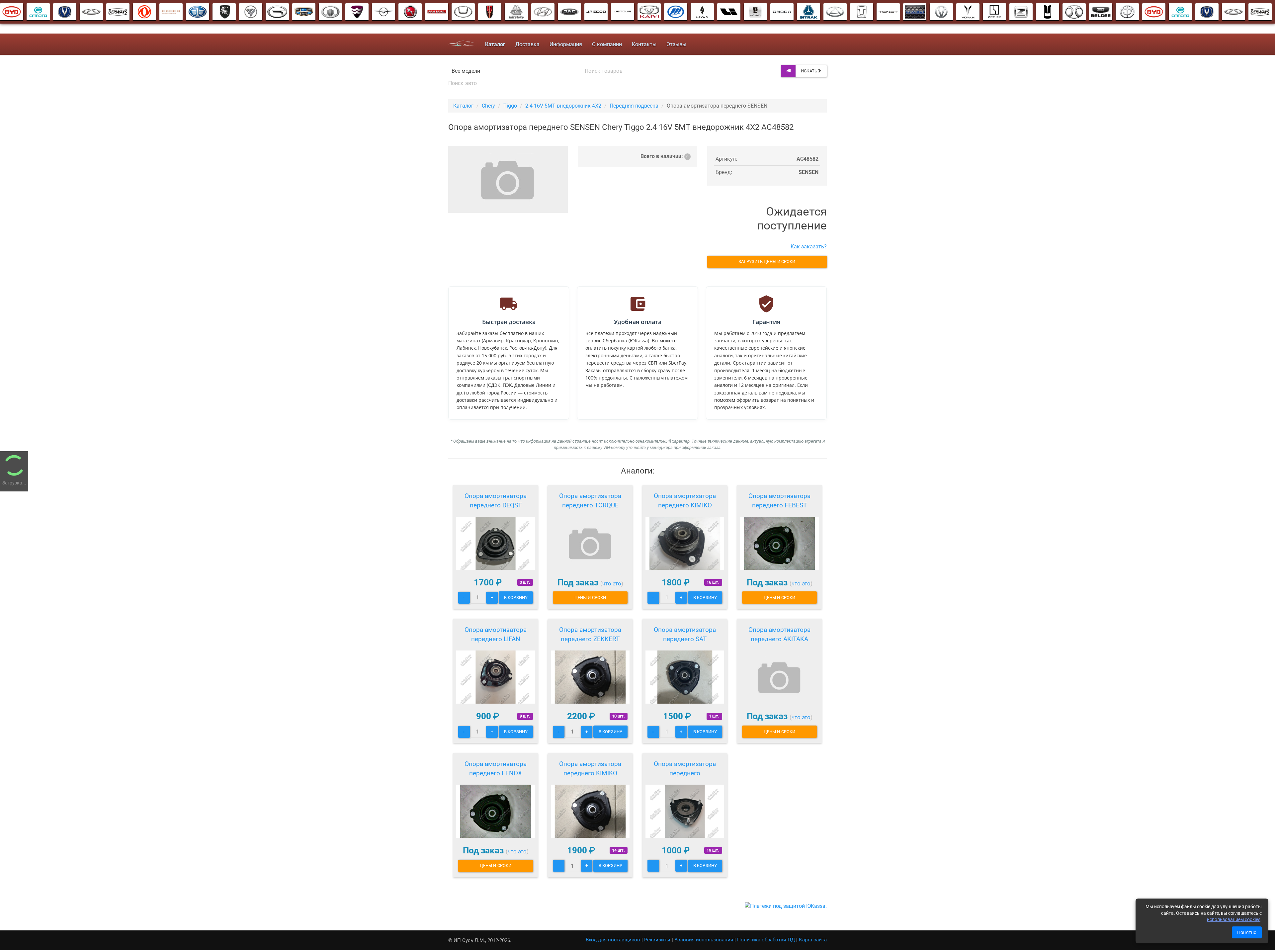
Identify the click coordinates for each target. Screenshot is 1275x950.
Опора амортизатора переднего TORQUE (590, 500)
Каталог (463, 106)
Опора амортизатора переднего (685, 768)
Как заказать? (809, 246)
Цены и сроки (590, 597)
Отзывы (676, 44)
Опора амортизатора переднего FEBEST (779, 500)
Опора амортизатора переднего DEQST (496, 500)
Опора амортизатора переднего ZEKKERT (590, 634)
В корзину (516, 597)
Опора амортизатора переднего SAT (685, 634)
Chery (488, 106)
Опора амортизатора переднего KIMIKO (685, 500)
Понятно (1246, 932)
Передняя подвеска (634, 106)
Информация (566, 44)
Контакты (644, 44)
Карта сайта (813, 940)
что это (611, 583)
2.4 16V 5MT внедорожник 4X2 (563, 106)
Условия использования (703, 940)
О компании (607, 44)
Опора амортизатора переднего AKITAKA (779, 634)
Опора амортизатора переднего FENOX (496, 768)
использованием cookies (1233, 919)
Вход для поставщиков (613, 940)
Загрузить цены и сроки (766, 261)
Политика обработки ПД (766, 940)
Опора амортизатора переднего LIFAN (496, 634)
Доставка (527, 44)
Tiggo (510, 106)
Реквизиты (657, 940)
